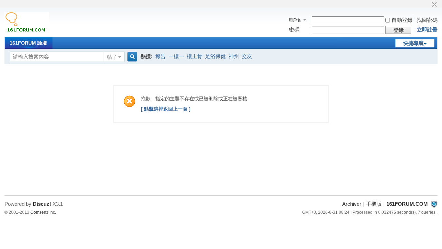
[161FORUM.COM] (26, 33)
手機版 (374, 204)
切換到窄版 (434, 5)
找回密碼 (427, 20)
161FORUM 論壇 (28, 43)
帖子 (112, 57)
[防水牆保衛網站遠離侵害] (434, 204)
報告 (160, 56)
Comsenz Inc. (43, 212)
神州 (234, 56)
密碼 (294, 30)
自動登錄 (402, 20)
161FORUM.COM (407, 204)
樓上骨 (194, 56)
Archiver (351, 204)
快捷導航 (413, 43)
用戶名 (295, 20)
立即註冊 (427, 30)
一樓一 (176, 56)
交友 (247, 56)
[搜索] (131, 57)
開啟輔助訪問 (428, 5)
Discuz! (42, 204)
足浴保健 (215, 56)
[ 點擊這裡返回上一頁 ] (166, 109)
